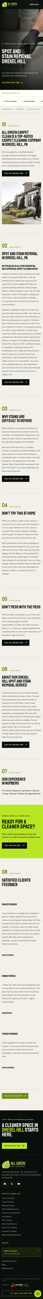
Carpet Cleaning (28, 101)
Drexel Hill (19, 109)
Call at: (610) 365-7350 (13, 173)
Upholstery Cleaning (9, 1231)
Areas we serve (7, 109)
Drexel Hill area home (9, 1261)
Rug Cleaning (6, 1217)
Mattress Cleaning (8, 1206)
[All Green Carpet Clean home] (10, 4)
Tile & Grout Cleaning (9, 1228)
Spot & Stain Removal (9, 1224)
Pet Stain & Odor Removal (11, 1213)
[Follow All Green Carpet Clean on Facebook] (5, 1184)
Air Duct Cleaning (9, 101)
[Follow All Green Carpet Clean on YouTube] (19, 1184)
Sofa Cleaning (7, 1220)
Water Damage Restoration (11, 1235)
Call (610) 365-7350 (10, 82)
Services (34, 4)
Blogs (4, 1265)
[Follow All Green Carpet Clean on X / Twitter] (12, 1184)
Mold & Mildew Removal (10, 1209)
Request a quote (7, 1268)
